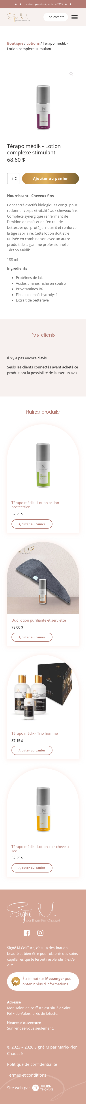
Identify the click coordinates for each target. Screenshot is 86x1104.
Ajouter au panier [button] (32, 524)
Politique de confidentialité (32, 1064)
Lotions (33, 43)
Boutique (15, 43)
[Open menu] (74, 17)
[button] (71, 74)
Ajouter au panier (50, 178)
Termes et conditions (26, 1075)
